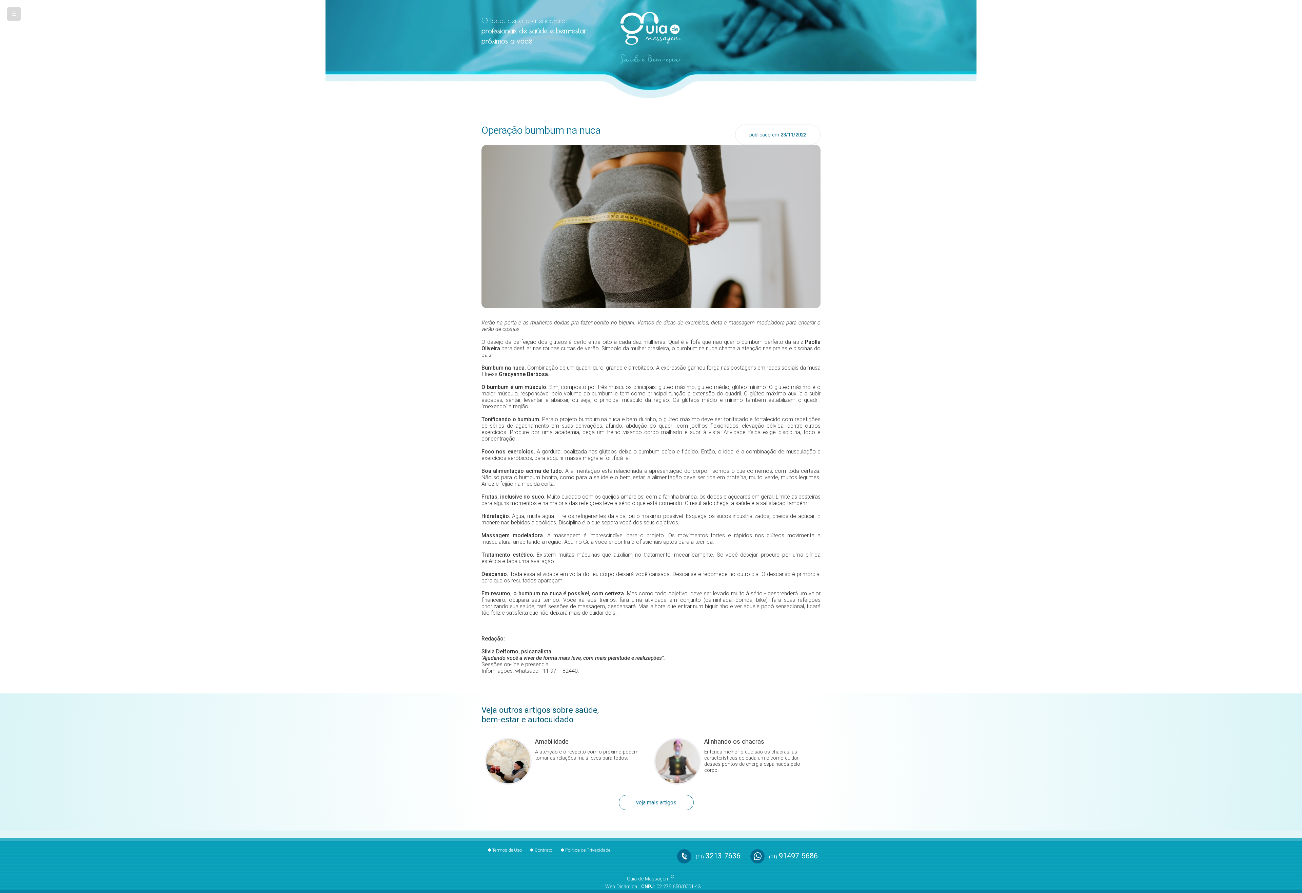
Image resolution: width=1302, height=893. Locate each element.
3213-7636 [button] (718, 855)
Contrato (543, 850)
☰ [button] (14, 14)
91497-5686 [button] (793, 855)
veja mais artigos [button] (656, 802)
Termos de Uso (507, 850)
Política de (587, 850)
